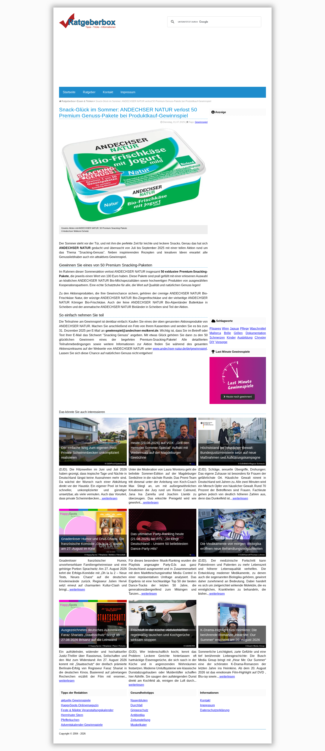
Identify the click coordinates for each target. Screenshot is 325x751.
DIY (212, 342)
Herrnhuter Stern (72, 715)
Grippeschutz (139, 710)
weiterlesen (109, 498)
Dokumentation (256, 333)
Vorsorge (221, 342)
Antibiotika (138, 715)
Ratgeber (89, 92)
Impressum (128, 92)
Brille (227, 333)
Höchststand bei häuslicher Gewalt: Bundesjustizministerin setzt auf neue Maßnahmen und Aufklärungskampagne (230, 452)
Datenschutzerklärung (214, 710)
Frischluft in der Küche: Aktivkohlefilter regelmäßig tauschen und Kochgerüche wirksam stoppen (160, 635)
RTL (193, 464)
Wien (225, 328)
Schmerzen (217, 337)
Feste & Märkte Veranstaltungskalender (87, 710)
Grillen (238, 333)
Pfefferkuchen (70, 720)
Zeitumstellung (140, 720)
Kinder (231, 337)
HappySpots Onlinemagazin (80, 705)
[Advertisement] (162, 58)
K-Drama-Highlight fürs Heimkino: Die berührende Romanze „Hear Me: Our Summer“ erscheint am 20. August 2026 (230, 635)
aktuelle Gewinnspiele (76, 700)
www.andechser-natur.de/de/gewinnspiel (180, 348)
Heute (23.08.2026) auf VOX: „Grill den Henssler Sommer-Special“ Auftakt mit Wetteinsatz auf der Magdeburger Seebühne (160, 450)
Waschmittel (258, 328)
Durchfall (137, 705)
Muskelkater (139, 724)
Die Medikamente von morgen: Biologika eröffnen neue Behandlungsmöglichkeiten (231, 546)
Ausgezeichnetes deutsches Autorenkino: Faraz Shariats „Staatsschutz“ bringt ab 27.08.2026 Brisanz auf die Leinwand (92, 635)
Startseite (69, 92)
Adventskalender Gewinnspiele (82, 724)
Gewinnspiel (201, 122)
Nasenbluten (139, 700)
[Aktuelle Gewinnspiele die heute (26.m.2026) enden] (238, 403)
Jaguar (234, 328)
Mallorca (215, 333)
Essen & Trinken (85, 101)
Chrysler (260, 337)
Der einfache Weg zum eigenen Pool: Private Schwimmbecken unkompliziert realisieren (90, 452)
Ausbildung (245, 337)
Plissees (215, 328)
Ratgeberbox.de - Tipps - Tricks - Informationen (87, 20)
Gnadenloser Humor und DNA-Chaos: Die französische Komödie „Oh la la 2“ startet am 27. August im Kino (92, 544)
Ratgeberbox (68, 101)
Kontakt (108, 92)
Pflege (244, 328)
